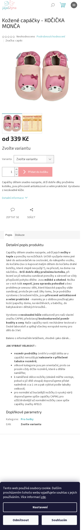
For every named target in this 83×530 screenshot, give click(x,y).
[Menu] (74, 5)
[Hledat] (53, 5)
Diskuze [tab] (20, 235)
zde (43, 497)
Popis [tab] (8, 235)
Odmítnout (21, 520)
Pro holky (27, 419)
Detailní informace (13, 198)
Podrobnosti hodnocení (51, 37)
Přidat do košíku (38, 171)
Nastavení (40, 507)
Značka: (13, 41)
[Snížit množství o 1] (16, 174)
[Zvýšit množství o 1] (16, 169)
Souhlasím (59, 520)
